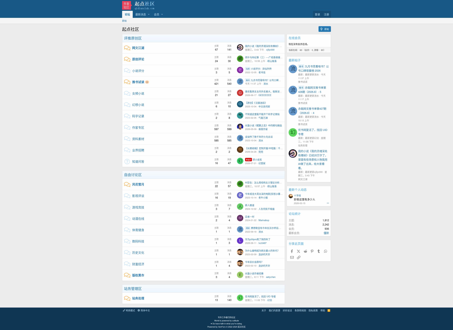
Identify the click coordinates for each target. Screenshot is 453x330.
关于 (264, 310)
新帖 (124, 20)
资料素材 (138, 139)
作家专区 (138, 127)
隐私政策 (313, 310)
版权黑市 (138, 275)
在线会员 (295, 38)
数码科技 (138, 241)
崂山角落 (272, 61)
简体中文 (145, 310)
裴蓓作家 (263, 129)
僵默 (326, 233)
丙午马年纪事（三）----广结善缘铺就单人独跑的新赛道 (273, 57)
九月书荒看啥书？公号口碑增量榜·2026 (268, 80)
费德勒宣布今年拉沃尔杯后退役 (264, 228)
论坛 (127, 14)
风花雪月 (138, 184)
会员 (156, 14)
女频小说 (138, 93)
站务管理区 (133, 288)
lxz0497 (262, 243)
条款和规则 (300, 310)
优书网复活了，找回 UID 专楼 (260, 296)
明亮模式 (130, 310)
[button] (148, 14)
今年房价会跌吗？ (254, 262)
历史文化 (138, 252)
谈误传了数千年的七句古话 (259, 136)
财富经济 (138, 264)
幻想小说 (138, 104)
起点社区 (242, 326)
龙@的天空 (264, 254)
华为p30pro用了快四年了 (257, 239)
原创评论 (138, 59)
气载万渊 (263, 117)
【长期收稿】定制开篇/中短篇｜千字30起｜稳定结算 (272, 148)
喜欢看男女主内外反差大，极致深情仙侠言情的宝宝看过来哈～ (277, 91)
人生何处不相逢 (267, 208)
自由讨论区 (133, 174)
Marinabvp (264, 220)
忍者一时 (249, 216)
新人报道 (249, 205)
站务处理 (138, 298)
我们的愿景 (274, 310)
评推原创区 (133, 38)
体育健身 (138, 230)
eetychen (271, 277)
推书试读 (138, 82)
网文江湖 (138, 48)
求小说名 (254, 159)
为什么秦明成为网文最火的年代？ (262, 250)
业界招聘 (138, 150)
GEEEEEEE (265, 95)
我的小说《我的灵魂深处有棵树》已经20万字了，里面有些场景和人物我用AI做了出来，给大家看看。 (313, 159)
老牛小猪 (263, 197)
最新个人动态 (298, 189)
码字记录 (138, 116)
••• (328, 202)
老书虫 (262, 72)
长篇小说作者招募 (254, 273)
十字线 (297, 195)
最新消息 (140, 14)
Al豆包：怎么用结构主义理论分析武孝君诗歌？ (269, 182)
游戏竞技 (138, 207)
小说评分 (138, 70)
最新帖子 (295, 60)
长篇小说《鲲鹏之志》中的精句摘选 (263, 125)
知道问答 (138, 161)
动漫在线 (138, 218)
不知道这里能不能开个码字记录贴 (262, 114)
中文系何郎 (264, 106)
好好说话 (287, 310)
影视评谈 (138, 195)
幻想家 (262, 163)
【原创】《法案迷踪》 (256, 102)
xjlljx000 (270, 49)
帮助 (322, 310)
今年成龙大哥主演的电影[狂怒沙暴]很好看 (266, 193)
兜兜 (261, 151)
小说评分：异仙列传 (259, 68)
